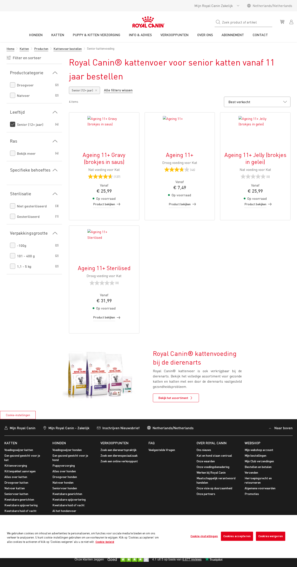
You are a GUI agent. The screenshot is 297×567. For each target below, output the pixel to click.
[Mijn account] (292, 21)
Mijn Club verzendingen (259, 461)
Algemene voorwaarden (260, 488)
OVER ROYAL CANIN (212, 443)
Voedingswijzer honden (67, 450)
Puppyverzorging (63, 465)
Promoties (252, 494)
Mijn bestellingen (255, 455)
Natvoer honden (62, 482)
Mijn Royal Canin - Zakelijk (68, 428)
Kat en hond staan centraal (214, 455)
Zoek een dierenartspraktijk (118, 450)
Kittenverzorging (15, 465)
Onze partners (206, 494)
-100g (21, 245)
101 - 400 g (26, 256)
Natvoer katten (14, 488)
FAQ (151, 443)
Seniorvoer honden (64, 488)
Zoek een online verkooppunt (119, 461)
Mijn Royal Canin (22, 428)
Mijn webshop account (259, 450)
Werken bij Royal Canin (211, 472)
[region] (148, 536)
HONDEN (59, 443)
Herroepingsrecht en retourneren (258, 480)
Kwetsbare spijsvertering (21, 505)
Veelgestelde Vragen (161, 450)
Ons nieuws (204, 450)
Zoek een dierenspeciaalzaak (119, 455)
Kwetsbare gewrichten (19, 499)
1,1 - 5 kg (24, 266)
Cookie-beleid (104, 541)
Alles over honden (64, 471)
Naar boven (283, 428)
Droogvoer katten (16, 482)
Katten (10, 443)
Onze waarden (206, 461)
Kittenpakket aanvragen (20, 471)
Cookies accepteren (237, 536)
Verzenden (251, 472)
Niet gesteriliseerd (32, 206)
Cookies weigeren (270, 536)
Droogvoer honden (64, 477)
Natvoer (23, 95)
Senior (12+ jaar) (30, 124)
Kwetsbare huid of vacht (20, 511)
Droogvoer (25, 85)
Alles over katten (15, 477)
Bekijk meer (26, 153)
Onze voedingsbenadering (213, 467)
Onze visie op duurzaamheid (214, 488)
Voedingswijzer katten (18, 450)
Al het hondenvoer (64, 511)
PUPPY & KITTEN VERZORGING (96, 35)
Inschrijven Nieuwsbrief (121, 428)
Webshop (252, 443)
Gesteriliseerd (28, 216)
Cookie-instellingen (18, 415)
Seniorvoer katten (16, 494)
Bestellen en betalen (258, 467)
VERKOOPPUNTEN (114, 443)
